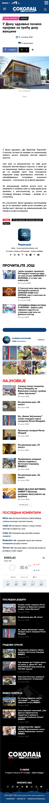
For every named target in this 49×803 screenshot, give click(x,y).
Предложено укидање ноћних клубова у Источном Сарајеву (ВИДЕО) (29, 463)
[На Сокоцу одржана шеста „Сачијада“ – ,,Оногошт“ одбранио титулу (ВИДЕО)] (9, 701)
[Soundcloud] (26, 254)
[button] (46, 3)
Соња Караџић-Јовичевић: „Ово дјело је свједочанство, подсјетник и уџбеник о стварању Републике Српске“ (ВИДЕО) (32, 714)
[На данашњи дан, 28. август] (9, 406)
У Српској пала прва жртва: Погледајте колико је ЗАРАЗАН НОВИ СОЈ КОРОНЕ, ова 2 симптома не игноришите (32, 293)
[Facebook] (11, 254)
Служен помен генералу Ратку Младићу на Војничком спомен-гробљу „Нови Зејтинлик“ (32, 390)
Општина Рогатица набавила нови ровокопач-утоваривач (31, 678)
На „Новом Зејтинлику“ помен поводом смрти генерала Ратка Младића (31, 418)
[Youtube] (38, 254)
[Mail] (19, 254)
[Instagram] (15, 254)
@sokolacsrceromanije (21, 338)
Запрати (41, 340)
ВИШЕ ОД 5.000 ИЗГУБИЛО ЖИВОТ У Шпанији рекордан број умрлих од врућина (32, 493)
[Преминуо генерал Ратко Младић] (9, 434)
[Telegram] (30, 254)
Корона (6, 223)
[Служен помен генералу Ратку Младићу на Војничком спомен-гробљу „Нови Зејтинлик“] (9, 390)
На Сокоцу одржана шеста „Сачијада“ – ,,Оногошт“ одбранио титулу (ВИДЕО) (30, 700)
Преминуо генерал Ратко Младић (31, 431)
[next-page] (8, 322)
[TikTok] (31, 787)
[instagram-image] (10, 353)
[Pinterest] (23, 254)
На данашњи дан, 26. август (29, 476)
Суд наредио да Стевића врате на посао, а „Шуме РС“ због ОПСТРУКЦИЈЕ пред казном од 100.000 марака (32, 665)
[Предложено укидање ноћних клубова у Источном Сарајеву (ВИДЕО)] (9, 463)
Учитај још (23, 505)
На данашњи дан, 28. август (29, 403)
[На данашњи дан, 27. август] (9, 449)
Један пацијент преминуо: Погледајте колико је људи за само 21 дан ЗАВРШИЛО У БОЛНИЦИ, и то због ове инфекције (32, 275)
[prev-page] (4, 322)
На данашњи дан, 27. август (29, 446)
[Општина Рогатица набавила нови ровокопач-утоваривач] (9, 680)
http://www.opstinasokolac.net (24, 248)
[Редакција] (24, 235)
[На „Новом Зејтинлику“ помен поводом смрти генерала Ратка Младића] (9, 420)
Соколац (24, 18)
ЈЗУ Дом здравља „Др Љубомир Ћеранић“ (27, 220)
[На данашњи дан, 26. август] (9, 479)
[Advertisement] (24, 122)
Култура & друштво (10, 18)
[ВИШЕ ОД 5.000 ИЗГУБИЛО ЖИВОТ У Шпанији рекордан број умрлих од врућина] (9, 493)
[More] (32, 49)
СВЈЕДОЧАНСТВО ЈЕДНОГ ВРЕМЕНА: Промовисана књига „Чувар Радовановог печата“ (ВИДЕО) (31, 730)
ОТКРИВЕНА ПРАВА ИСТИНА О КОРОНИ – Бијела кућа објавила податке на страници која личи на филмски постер (32, 310)
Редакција (24, 244)
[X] (34, 254)
